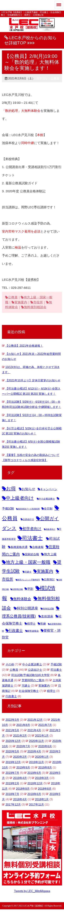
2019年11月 (36, 762)
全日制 (48, 508)
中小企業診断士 (47, 498)
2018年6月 (34, 794)
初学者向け (32, 529)
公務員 (55, 78)
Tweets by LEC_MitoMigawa (32, 891)
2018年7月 (12, 794)
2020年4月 (34, 751)
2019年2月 (12, 783)
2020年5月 (12, 751)
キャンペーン (48, 489)
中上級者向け (20, 498)
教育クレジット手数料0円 (28, 580)
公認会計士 (28, 519)
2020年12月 (13, 740)
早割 (30, 589)
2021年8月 (23, 724)
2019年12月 (13, 762)
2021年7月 (45, 724)
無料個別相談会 (35, 307)
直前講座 (47, 616)
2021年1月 (42, 735)
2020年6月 (45, 746)
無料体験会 (22, 599)
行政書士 (16, 630)
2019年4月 (20, 778)
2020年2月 (20, 756)
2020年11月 (36, 740)
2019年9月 (23, 767)
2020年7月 (23, 746)
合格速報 (38, 547)
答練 (43, 623)
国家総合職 (32, 554)
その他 (10, 664)
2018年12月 (35, 783)
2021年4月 (34, 730)
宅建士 (28, 571)
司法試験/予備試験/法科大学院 (30, 675)
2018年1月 (42, 799)
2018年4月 (20, 799)
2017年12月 (13, 804)
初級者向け (50, 529)
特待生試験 (48, 608)
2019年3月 (42, 778)
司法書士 (32, 538)
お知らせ (28, 489)
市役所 (38, 302)
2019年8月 (45, 767)
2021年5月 (12, 730)
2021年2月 (20, 735)
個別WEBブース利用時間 (29, 509)
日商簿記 (49, 579)
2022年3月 (12, 719)
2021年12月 (35, 719)
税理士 (31, 623)
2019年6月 (34, 772)
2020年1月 (42, 756)
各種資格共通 (19, 547)
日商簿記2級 (17, 589)
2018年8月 (45, 788)
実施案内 (20, 302)
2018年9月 (23, 788)
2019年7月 (12, 772)
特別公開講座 (27, 608)
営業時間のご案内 (33, 680)
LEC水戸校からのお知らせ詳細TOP (30, 40)
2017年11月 (36, 804)
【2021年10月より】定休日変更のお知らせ (32, 380)
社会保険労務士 (29, 690)
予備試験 (56, 664)
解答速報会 (33, 631)
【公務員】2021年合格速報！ (24, 345)
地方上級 (50, 554)
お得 (11, 488)
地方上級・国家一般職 (28, 562)
